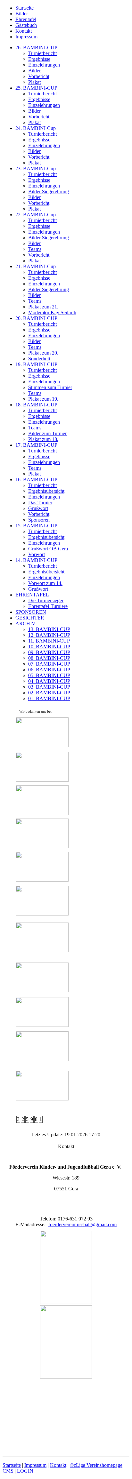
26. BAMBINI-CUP (36, 47)
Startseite (24, 8)
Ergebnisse (39, 59)
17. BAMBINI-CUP (36, 445)
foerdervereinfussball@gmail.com (82, 1224)
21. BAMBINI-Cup (35, 266)
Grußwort (38, 508)
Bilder (21, 13)
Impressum (26, 36)
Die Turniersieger (45, 600)
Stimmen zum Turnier (50, 387)
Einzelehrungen (44, 65)
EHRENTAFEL (32, 594)
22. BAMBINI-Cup (35, 214)
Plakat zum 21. (43, 306)
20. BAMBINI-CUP (36, 318)
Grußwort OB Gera (48, 548)
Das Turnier (40, 502)
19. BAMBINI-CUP (36, 364)
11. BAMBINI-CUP (49, 641)
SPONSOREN (30, 612)
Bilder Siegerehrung (48, 191)
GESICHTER (29, 617)
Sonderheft (39, 358)
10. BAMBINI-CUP (49, 646)
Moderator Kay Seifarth (52, 312)
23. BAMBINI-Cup (35, 168)
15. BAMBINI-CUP (36, 525)
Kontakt (23, 31)
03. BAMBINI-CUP (49, 687)
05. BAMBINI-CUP (49, 675)
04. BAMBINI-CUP (49, 681)
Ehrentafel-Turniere (48, 606)
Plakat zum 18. (43, 439)
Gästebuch (26, 25)
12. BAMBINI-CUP (49, 635)
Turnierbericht (42, 53)
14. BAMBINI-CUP (36, 560)
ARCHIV (25, 623)
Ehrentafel (25, 19)
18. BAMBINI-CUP (36, 404)
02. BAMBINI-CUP (49, 692)
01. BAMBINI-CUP (49, 698)
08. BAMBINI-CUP (49, 658)
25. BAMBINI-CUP (36, 88)
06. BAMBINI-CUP (49, 669)
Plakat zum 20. (43, 353)
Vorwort (36, 554)
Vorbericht (38, 76)
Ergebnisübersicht (46, 491)
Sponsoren (39, 520)
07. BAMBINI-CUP (49, 664)
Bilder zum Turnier (47, 433)
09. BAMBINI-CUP (49, 652)
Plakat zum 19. (43, 399)
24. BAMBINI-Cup (35, 128)
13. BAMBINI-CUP (49, 629)
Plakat (34, 82)
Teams (34, 249)
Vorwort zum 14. (45, 583)
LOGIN (25, 1471)
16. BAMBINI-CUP (36, 479)
